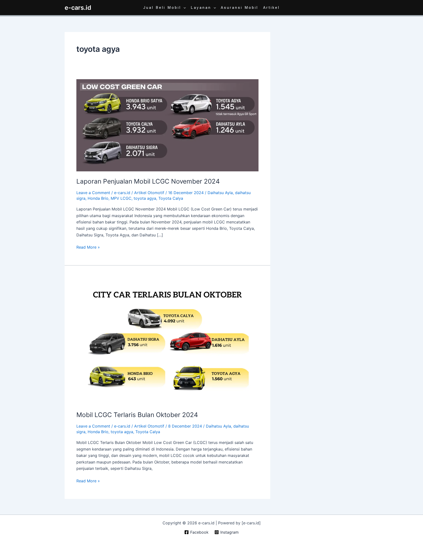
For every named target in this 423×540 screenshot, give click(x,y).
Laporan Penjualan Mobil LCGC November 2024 (148, 181)
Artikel (271, 7)
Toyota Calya (170, 198)
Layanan (201, 7)
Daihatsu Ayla (220, 192)
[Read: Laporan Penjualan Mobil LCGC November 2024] (167, 124)
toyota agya (145, 198)
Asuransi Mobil (239, 7)
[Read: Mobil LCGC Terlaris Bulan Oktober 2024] (167, 340)
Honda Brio (98, 198)
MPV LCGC (121, 198)
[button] (183, 7)
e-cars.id (78, 7)
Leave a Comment (93, 192)
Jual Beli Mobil (162, 7)
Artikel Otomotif (149, 192)
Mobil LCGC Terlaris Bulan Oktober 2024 (137, 415)
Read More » (88, 247)
